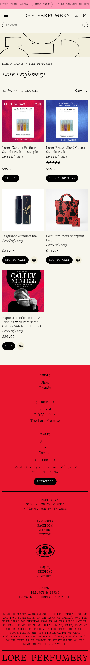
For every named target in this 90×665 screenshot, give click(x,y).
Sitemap (45, 588)
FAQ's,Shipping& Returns (45, 571)
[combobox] (84, 91)
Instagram (45, 521)
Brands (45, 388)
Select (10, 178)
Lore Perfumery (12, 156)
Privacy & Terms (45, 592)
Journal (45, 409)
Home (5, 63)
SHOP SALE (37, 4)
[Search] (83, 25)
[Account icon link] (76, 15)
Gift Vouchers (45, 415)
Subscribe (45, 481)
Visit (45, 447)
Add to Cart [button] (15, 259)
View (9, 345)
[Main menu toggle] (6, 15)
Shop (45, 382)
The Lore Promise (45, 420)
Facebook (45, 525)
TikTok (45, 534)
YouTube (45, 530)
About (45, 441)
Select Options (62, 178)
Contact (45, 453)
